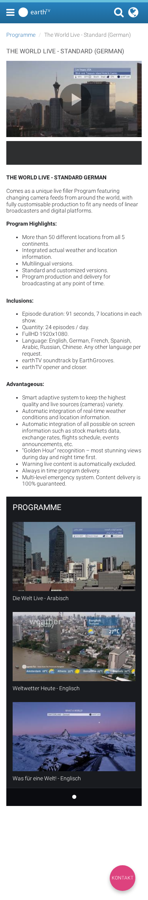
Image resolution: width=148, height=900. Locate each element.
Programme (21, 35)
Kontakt (122, 878)
